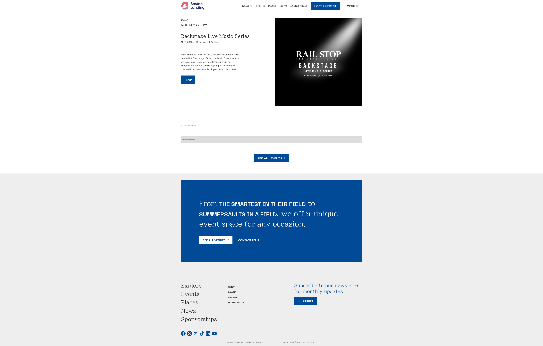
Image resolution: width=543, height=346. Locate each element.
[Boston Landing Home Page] (192, 6)
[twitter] (195, 333)
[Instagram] (189, 333)
